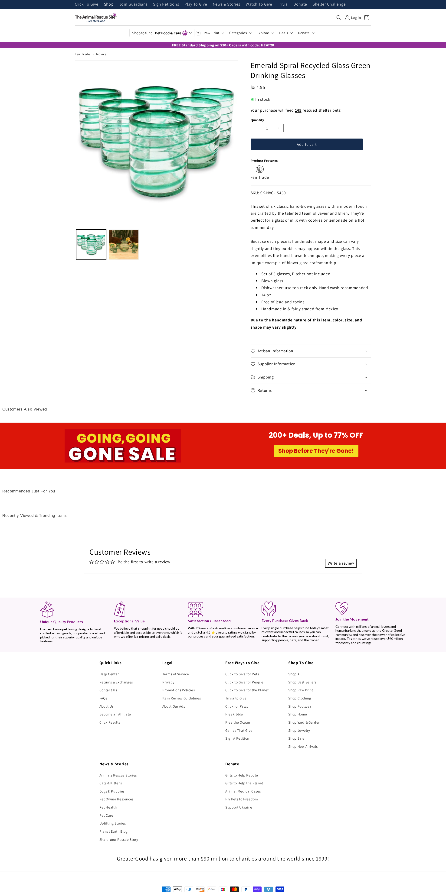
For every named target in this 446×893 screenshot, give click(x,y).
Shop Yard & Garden (304, 722)
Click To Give (86, 4)
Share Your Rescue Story (118, 839)
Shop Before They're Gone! (316, 451)
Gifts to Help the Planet (244, 783)
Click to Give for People (244, 682)
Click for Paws (236, 706)
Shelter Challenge (329, 4)
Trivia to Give (235, 698)
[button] (338, 17)
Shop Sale (296, 738)
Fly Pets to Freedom (241, 799)
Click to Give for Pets (242, 674)
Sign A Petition (237, 738)
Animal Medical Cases (243, 791)
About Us (106, 706)
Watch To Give (259, 4)
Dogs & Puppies (112, 791)
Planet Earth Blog (113, 831)
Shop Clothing (299, 698)
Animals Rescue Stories (118, 775)
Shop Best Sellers (302, 682)
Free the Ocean (237, 722)
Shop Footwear (300, 706)
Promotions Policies (178, 690)
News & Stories (226, 4)
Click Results (109, 722)
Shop (109, 4)
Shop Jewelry (299, 730)
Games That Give (239, 730)
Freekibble (234, 714)
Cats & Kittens (110, 783)
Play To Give (195, 4)
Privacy (168, 682)
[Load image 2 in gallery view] (124, 244)
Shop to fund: (156, 33)
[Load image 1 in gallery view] (91, 244)
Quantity (257, 120)
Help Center (109, 674)
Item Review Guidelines (181, 698)
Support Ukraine (238, 807)
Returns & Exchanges (116, 682)
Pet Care (106, 815)
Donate (300, 4)
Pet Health (108, 807)
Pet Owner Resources (116, 799)
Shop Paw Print (300, 690)
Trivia (283, 4)
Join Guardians (133, 4)
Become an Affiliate (115, 714)
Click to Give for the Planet (247, 690)
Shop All (295, 674)
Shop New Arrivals (303, 746)
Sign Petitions (166, 4)
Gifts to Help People (241, 775)
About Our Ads (173, 706)
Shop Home (297, 714)
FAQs (103, 698)
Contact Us (108, 690)
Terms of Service (175, 674)
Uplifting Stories (112, 823)
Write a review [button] (341, 563)
